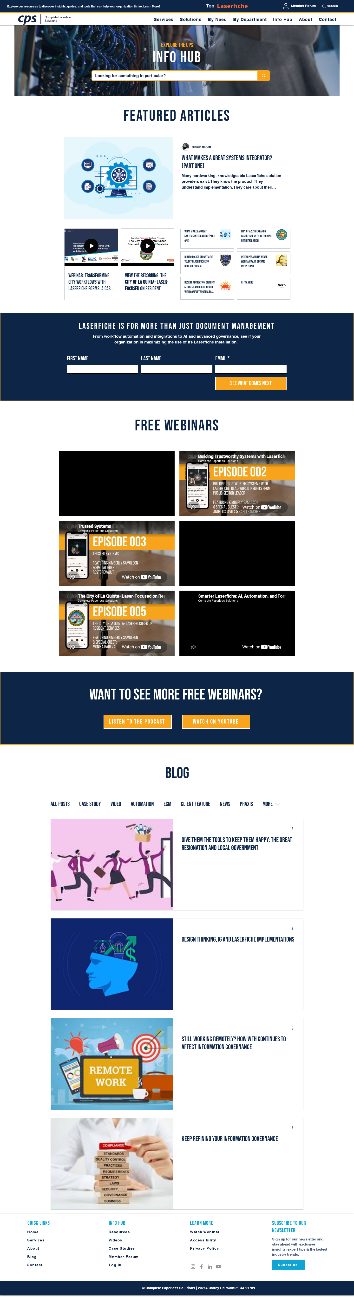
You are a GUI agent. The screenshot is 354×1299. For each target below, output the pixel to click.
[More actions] (294, 829)
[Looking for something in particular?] (263, 75)
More (267, 804)
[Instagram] (193, 1267)
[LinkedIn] (210, 1267)
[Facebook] (201, 1267)
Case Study (90, 804)
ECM (167, 804)
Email (222, 358)
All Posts (60, 804)
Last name (151, 358)
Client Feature (195, 804)
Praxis (246, 804)
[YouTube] (218, 1267)
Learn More (151, 6)
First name (77, 358)
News (225, 804)
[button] (217, 19)
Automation (142, 804)
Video (116, 804)
